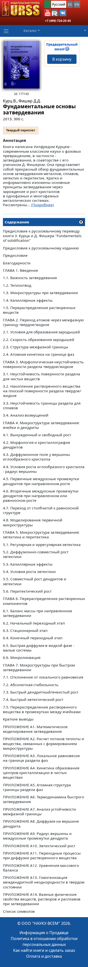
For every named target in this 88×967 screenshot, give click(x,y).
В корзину (61, 59)
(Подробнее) (42, 204)
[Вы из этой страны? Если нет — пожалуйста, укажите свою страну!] (47, 4)
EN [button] (77, 4)
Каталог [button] (30, 30)
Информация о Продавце (44, 932)
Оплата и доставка (44, 956)
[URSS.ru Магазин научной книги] (20, 8)
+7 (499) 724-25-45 (58, 21)
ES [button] (70, 4)
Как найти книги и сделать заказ (44, 950)
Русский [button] (58, 4)
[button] (47, 12)
